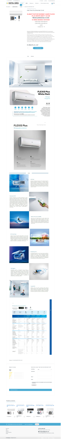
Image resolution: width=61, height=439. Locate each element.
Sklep (46, 0)
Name (32, 376)
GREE (19, 404)
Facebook (42, 0)
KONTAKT (37, 424)
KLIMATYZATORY (15, 6)
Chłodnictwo (36, 3)
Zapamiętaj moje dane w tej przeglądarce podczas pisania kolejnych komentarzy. (42, 382)
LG (13, 404)
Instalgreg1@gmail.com (17, 0)
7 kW (27, 8)
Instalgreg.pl (8, 437)
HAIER (29, 8)
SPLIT (21, 6)
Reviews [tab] (32, 56)
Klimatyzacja (31, 3)
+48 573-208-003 (9, 0)
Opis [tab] (28, 56)
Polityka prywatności (8, 432)
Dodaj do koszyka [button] (14, 416)
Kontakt (7, 433)
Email (32, 379)
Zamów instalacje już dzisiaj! (45, 3)
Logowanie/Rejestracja (52, 0)
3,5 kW (7, 404)
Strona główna (8, 6)
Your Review (33, 371)
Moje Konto (7, 428)
